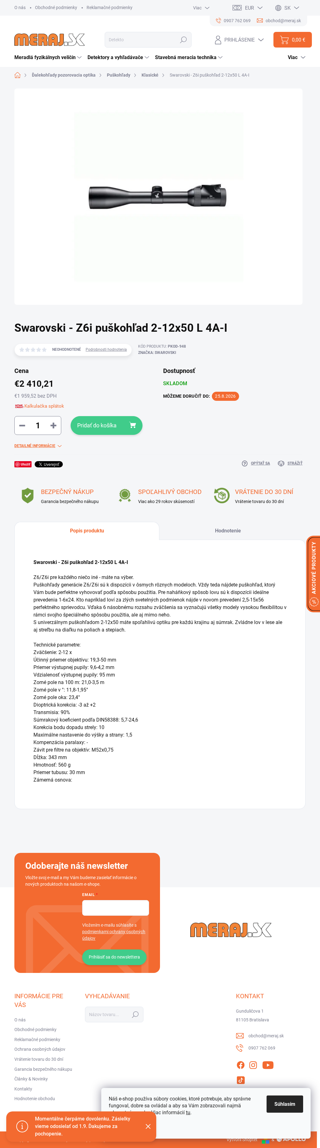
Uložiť (25, 464)
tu (188, 1112)
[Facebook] (240, 1064)
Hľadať (183, 39)
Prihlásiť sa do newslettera (114, 956)
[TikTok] (240, 1079)
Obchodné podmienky (56, 7)
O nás (20, 7)
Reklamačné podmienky (109, 7)
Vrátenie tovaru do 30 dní (38, 1059)
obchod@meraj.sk (266, 1035)
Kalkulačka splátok (44, 406)
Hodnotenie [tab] (228, 531)
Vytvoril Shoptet (242, 1139)
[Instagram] (253, 1064)
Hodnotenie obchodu (34, 1098)
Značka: (157, 352)
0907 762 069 (261, 1047)
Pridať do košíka (97, 425)
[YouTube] (268, 1064)
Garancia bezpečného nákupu (43, 1069)
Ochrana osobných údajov (39, 1049)
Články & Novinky (31, 1078)
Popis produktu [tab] (87, 531)
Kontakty (23, 1088)
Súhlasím (284, 1104)
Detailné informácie (34, 446)
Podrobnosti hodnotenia (106, 349)
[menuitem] (48, 57)
